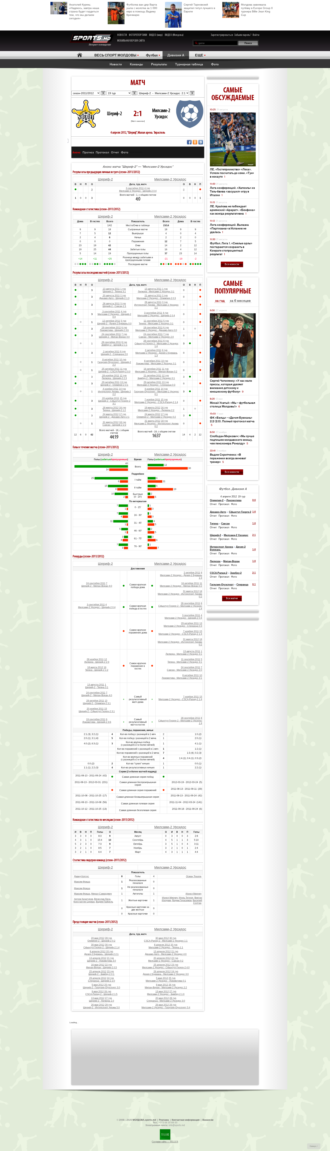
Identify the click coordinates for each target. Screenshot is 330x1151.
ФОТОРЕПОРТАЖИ (138, 35)
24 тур (174, 971)
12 (105, 659)
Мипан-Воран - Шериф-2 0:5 (101, 967)
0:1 (254, 584)
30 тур (172, 938)
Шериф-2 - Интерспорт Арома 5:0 (101, 1007)
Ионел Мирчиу (193, 893)
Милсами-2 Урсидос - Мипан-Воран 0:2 (156, 371)
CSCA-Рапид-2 (218, 572)
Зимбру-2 (236, 572)
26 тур (172, 984)
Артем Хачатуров (83, 899)
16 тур (122, 407)
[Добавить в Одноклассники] (195, 142)
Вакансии (207, 1120)
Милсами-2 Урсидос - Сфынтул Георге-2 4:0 (166, 967)
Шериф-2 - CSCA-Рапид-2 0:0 (114, 371)
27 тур (172, 991)
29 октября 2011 (110, 382)
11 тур (123, 369)
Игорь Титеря (186, 897)
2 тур (123, 295)
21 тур (174, 951)
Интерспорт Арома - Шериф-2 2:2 (114, 393)
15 (200, 631)
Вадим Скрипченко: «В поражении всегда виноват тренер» (228, 458)
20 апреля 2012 (162, 958)
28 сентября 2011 (111, 342)
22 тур (174, 958)
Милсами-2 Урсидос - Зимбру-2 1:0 (165, 994)
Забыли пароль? (242, 35)
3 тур (123, 303)
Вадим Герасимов (182, 900)
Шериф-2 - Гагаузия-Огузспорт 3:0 (101, 987)
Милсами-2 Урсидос (170, 179)
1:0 (254, 511)
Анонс (76, 152)
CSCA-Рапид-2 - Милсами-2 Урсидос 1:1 (166, 940)
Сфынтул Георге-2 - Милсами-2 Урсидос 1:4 (156, 345)
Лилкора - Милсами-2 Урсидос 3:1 (156, 291)
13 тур (123, 382)
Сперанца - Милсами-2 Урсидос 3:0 (166, 1001)
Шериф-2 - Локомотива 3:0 (101, 960)
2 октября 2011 (111, 351)
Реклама (164, 1120)
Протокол (102, 152)
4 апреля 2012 (228, 496)
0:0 (254, 500)
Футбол (152, 55)
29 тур (108, 1005)
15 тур (123, 398)
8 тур (124, 342)
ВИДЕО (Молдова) (174, 35)
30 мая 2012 (162, 938)
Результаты (159, 64)
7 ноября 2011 (152, 399)
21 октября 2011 (152, 375)
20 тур (174, 944)
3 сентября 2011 (135, 188)
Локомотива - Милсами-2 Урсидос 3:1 (156, 363)
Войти (256, 35)
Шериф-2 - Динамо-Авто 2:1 (114, 417)
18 (200, 591)
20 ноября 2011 (110, 398)
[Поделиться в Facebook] (189, 142)
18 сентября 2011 (153, 327)
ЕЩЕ (199, 55)
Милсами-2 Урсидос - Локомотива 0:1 (166, 980)
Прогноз (88, 152)
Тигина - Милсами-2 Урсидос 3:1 (156, 323)
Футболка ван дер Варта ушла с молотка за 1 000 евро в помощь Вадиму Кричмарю (141, 9)
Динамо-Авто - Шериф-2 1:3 (114, 298)
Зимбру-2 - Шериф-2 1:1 (114, 345)
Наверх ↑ (314, 1146)
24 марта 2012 (110, 414)
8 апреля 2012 (162, 944)
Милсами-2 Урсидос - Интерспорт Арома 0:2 (156, 425)
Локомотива (233, 500)
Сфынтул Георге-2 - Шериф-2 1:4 (101, 947)
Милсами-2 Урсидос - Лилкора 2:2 (156, 410)
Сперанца (242, 584)
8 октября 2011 (110, 359)
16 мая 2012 (97, 964)
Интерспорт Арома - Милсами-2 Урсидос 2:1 (156, 306)
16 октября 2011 (152, 369)
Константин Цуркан (84, 901)
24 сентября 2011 (111, 334)
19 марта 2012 (152, 407)
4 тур (147, 188)
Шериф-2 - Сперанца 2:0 (114, 354)
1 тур (123, 289)
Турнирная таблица (189, 64)
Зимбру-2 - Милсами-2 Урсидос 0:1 (156, 378)
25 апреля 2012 (162, 964)
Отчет (115, 152)
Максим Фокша (82, 881)
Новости (116, 64)
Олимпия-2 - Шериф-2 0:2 (101, 940)
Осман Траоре (193, 876)
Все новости (232, 264)
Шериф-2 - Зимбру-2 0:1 (101, 974)
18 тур (122, 422)
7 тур (124, 334)
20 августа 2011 (111, 295)
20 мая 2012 (97, 938)
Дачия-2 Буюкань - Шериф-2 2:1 (101, 954)
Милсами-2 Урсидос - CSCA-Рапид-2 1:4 (156, 402)
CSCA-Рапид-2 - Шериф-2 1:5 (101, 994)
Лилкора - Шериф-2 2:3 (114, 378)
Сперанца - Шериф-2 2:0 (101, 980)
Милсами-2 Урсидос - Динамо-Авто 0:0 (156, 330)
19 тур (241, 496)
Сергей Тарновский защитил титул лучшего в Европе (199, 8)
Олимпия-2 (216, 500)
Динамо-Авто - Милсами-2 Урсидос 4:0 (166, 954)
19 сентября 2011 (111, 327)
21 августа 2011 (153, 295)
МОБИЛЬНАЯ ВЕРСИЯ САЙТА (131, 40)
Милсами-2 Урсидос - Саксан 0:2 (165, 960)
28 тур (108, 938)
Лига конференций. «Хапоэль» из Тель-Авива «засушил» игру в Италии (232, 191)
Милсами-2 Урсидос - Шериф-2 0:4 (138, 191)
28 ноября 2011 (110, 375)
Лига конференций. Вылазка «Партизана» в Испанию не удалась (229, 228)
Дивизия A (175, 55)
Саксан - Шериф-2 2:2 (114, 425)
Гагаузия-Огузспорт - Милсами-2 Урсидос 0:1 (156, 393)
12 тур (123, 375)
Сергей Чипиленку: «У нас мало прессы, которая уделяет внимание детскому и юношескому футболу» (231, 386)
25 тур (172, 978)
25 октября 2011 (110, 369)
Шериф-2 (114, 113)
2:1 (254, 535)
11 (201, 583)
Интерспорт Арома (221, 546)
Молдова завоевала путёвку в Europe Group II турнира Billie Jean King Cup (257, 9)
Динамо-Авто (218, 512)
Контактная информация (186, 1120)
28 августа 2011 (111, 303)
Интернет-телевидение (101, 44)
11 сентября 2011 (153, 321)
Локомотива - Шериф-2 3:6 (114, 330)
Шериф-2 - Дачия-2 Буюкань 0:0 (114, 323)
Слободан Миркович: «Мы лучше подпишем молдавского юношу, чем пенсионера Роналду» (232, 439)
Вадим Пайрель (104, 901)
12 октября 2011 (111, 321)
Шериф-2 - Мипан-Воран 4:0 (114, 337)
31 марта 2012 (110, 422)
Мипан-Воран (231, 561)
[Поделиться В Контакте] (200, 142)
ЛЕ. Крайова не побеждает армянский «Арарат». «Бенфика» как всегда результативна (232, 209)
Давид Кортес (81, 876)
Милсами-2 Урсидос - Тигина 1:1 (166, 947)
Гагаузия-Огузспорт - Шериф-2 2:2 (114, 363)
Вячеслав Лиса (102, 899)
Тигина (214, 523)
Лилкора (215, 561)
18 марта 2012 (110, 407)
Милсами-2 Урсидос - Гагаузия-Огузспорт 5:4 (166, 1007)
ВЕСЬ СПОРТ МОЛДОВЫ (115, 55)
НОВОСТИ (122, 35)
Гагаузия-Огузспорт (222, 584)
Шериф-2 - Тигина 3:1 (114, 291)
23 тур (174, 964)
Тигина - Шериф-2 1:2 (114, 410)
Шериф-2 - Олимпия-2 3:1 (114, 385)
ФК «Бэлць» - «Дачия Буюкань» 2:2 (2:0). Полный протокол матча (232, 421)
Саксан (225, 523)
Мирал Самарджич (101, 893)
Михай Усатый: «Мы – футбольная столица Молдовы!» (232, 404)
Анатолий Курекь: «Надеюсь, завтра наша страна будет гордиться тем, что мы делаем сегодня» (84, 11)
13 (200, 623)
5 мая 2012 (162, 978)
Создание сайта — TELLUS (165, 1141)
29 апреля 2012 (162, 971)
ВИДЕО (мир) (156, 35)
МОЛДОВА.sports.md (144, 1120)
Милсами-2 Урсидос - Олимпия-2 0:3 (156, 298)
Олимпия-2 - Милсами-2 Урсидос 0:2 (156, 417)
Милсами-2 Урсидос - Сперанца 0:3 (156, 385)
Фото (215, 64)
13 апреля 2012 (162, 951)
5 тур (123, 321)
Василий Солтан (197, 901)
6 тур (124, 327)
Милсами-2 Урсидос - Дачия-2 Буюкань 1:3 (156, 354)
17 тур (122, 414)
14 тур (122, 389)
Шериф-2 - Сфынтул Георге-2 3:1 (114, 402)
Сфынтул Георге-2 (240, 512)
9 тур (123, 351)
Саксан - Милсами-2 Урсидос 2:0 (156, 337)
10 (200, 675)
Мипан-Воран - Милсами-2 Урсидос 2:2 (166, 987)
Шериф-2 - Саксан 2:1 (114, 306)
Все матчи (232, 598)
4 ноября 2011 (110, 389)
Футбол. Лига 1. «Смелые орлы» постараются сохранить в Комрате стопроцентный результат (231, 248)
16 (105, 667)
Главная (80, 55)
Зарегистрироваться (222, 35)
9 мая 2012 (162, 984)
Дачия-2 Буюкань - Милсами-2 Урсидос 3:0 (166, 974)
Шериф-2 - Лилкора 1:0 (101, 1001)
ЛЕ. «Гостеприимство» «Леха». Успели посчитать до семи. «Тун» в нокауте (232, 172)
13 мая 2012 (162, 991)
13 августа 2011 (111, 289)
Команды (136, 64)
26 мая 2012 (97, 1005)
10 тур (122, 359)
